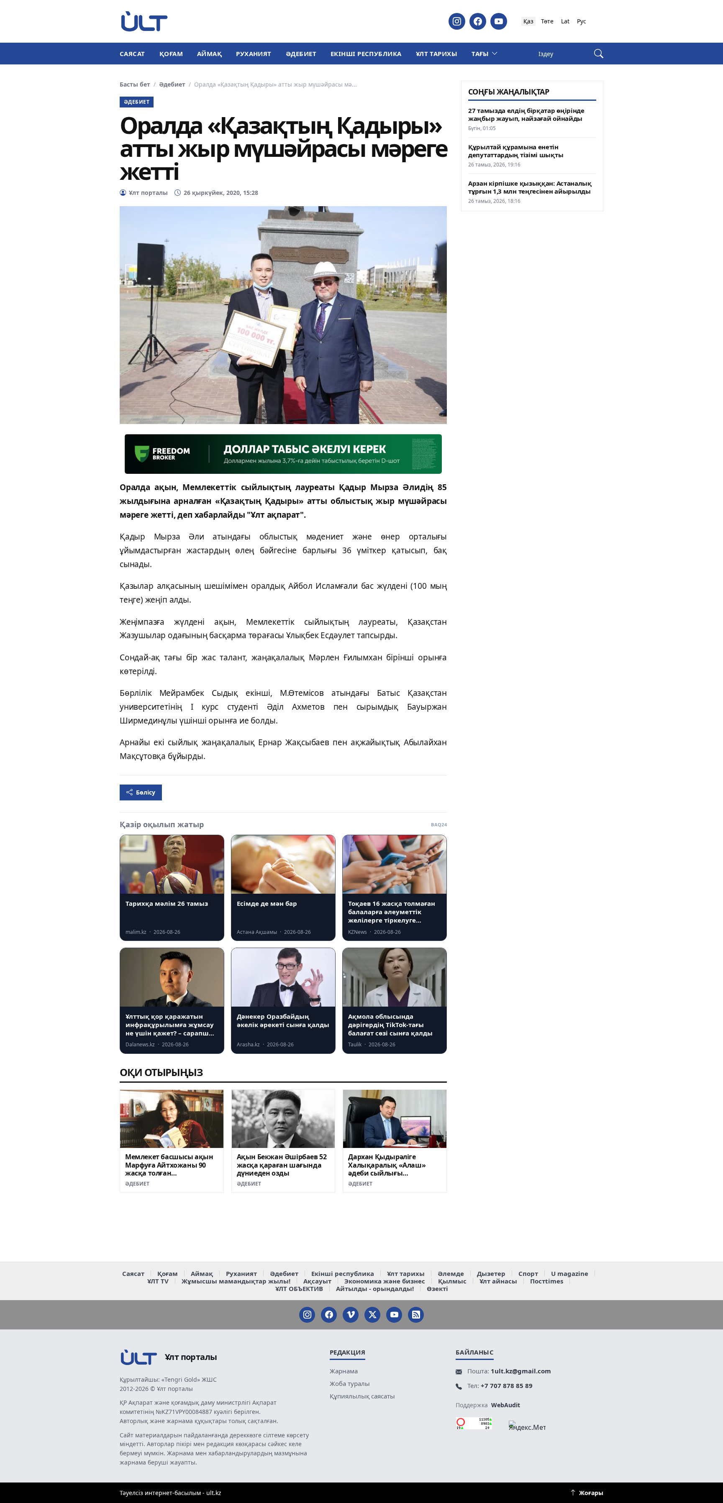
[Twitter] (372, 1315)
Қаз (528, 21)
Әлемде (451, 1273)
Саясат (132, 53)
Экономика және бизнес (384, 1281)
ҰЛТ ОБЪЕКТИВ (299, 1288)
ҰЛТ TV (158, 1281)
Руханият (254, 53)
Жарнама (344, 1371)
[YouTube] (498, 21)
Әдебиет (301, 53)
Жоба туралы (350, 1383)
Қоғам (171, 53)
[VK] (351, 1315)
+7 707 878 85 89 (507, 1385)
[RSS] (416, 1315)
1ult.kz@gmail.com (521, 1371)
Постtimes (546, 1281)
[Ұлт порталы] (144, 21)
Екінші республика (366, 53)
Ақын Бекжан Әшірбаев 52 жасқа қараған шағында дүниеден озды (282, 1165)
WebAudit (505, 1405)
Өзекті (437, 1288)
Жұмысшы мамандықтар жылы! (236, 1281)
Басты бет (135, 84)
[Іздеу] (598, 54)
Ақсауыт (317, 1281)
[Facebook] (477, 21)
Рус (581, 21)
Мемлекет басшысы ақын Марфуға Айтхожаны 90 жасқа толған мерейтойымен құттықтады (169, 1173)
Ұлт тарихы (437, 53)
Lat (565, 21)
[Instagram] (457, 21)
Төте (547, 21)
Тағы (480, 53)
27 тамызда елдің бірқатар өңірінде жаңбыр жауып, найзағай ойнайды (526, 115)
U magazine (569, 1273)
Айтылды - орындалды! (375, 1288)
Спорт (528, 1273)
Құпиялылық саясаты (362, 1396)
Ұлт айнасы (498, 1281)
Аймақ (209, 53)
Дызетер (491, 1273)
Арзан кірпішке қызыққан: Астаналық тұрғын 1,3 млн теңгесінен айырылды (530, 187)
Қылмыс (452, 1281)
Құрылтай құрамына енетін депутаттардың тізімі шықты (515, 151)
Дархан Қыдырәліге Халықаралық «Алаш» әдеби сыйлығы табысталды (387, 1169)
